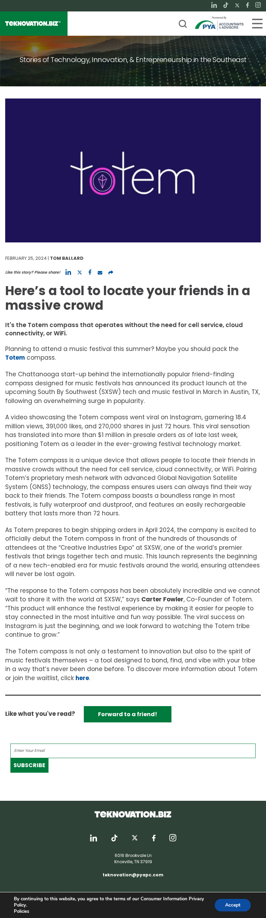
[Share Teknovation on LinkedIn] (68, 272)
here (82, 678)
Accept (232, 905)
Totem (15, 357)
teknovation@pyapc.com (133, 875)
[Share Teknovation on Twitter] (79, 272)
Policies (21, 911)
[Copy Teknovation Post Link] (110, 272)
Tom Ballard (66, 258)
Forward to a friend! (127, 714)
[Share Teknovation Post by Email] (100, 272)
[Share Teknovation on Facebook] (89, 272)
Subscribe (29, 765)
